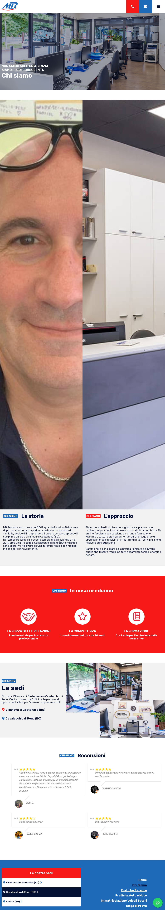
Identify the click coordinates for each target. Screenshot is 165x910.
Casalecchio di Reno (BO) (23, 718)
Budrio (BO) (13, 901)
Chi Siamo (139, 885)
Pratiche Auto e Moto (131, 895)
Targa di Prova (136, 906)
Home (142, 880)
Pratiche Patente (134, 890)
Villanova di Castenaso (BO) (25, 710)
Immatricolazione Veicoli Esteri (124, 900)
